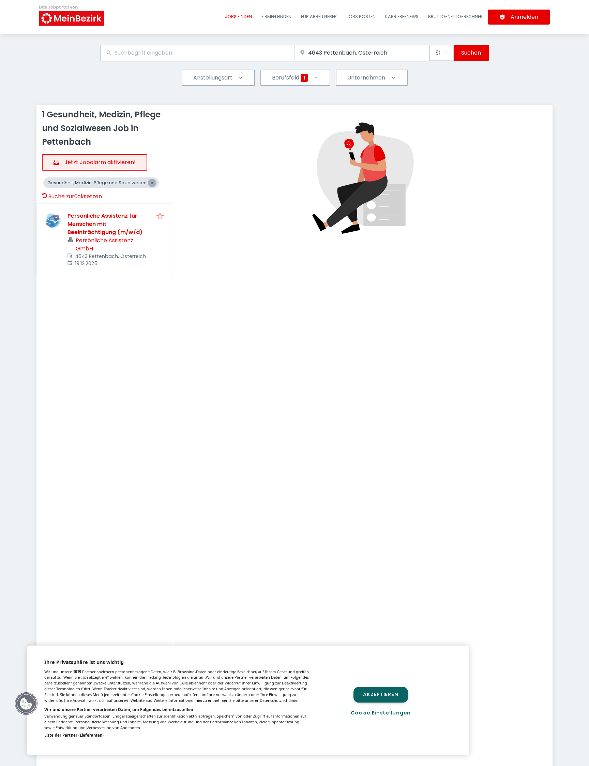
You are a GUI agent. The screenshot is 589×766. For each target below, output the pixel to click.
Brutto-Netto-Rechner (455, 16)
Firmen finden (276, 16)
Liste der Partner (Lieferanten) (74, 735)
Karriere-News (402, 16)
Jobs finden (238, 16)
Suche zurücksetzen (75, 196)
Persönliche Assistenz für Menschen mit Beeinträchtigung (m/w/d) (104, 224)
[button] (26, 703)
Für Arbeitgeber (319, 16)
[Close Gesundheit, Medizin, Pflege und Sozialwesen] (152, 183)
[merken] (160, 217)
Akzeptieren (380, 694)
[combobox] (197, 53)
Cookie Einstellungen (381, 712)
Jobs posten (361, 16)
